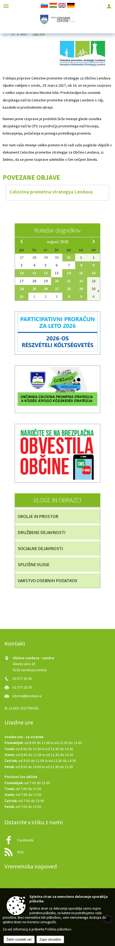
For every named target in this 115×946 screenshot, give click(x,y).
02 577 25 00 (22, 678)
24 (22, 288)
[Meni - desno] (108, 6)
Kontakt (15, 643)
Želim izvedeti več (19, 939)
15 (81, 272)
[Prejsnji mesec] (22, 241)
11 (34, 272)
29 (81, 288)
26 (46, 288)
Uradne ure (19, 722)
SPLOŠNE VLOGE (33, 564)
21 (69, 281)
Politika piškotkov (58, 929)
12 (46, 272)
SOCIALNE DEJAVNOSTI (40, 548)
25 (34, 288)
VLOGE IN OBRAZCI (57, 500)
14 (69, 272)
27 (57, 288)
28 (69, 288)
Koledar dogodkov (57, 230)
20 (57, 281)
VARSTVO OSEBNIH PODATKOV (47, 580)
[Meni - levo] (6, 6)
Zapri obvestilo (50, 939)
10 (22, 272)
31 (69, 257)
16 (93, 272)
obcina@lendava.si (27, 696)
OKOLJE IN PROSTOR (38, 516)
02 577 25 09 (22, 687)
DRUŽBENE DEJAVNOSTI (42, 532)
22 (81, 281)
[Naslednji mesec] (93, 241)
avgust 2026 (57, 241)
